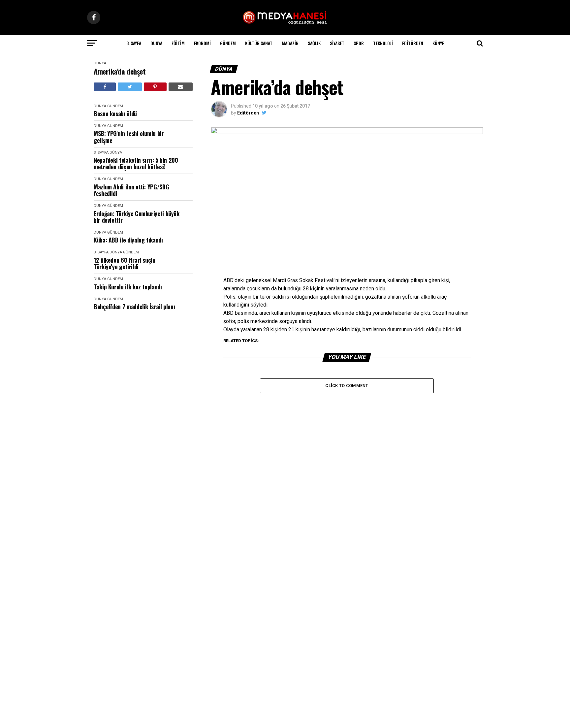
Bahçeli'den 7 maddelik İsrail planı (134, 306)
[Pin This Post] (155, 86)
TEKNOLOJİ (383, 43)
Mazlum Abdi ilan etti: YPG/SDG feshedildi (131, 190)
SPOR (359, 43)
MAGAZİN (290, 43)
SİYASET (337, 43)
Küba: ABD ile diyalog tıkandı (128, 240)
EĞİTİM (178, 43)
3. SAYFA (133, 43)
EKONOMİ (202, 43)
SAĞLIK (314, 43)
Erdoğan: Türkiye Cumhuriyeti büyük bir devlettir (136, 217)
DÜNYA (156, 43)
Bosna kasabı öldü (115, 113)
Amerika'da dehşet (120, 71)
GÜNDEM (228, 43)
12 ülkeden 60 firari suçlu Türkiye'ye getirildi (124, 263)
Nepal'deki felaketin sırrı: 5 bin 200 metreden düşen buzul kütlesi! (136, 163)
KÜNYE (438, 43)
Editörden (412, 43)
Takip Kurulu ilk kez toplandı (128, 286)
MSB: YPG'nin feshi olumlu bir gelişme (129, 137)
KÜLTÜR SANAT (258, 43)
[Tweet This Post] (130, 86)
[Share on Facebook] (105, 86)
